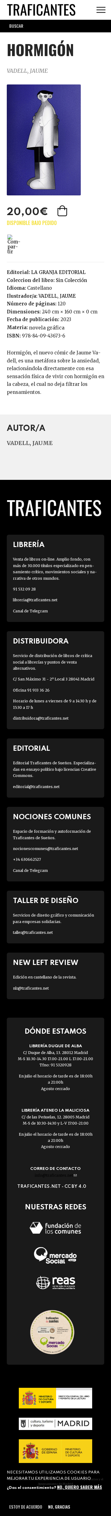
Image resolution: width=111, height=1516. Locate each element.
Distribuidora (40, 641)
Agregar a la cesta (62, 210)
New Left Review (45, 962)
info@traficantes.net (56, 1175)
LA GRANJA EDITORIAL (58, 272)
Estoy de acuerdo (25, 1506)
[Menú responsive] (101, 10)
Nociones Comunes (52, 817)
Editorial (31, 748)
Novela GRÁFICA (46, 328)
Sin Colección (71, 280)
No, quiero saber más (79, 1487)
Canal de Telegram (30, 611)
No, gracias (59, 1506)
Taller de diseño (45, 901)
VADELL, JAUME (27, 70)
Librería (28, 545)
